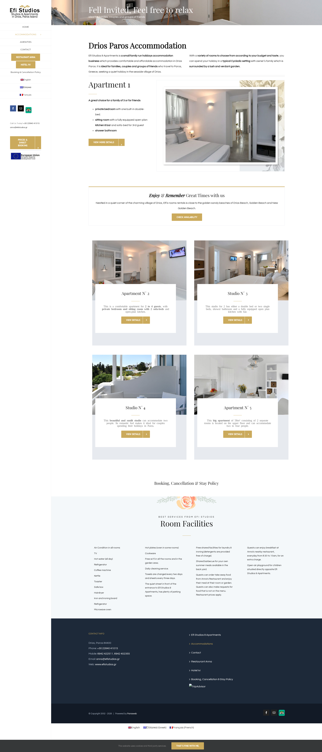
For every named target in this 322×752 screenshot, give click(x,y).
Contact (196, 652)
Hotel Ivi (195, 670)
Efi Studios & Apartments (206, 635)
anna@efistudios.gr (18, 127)
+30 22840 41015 (31, 123)
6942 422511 (105, 653)
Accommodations (202, 643)
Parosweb (132, 713)
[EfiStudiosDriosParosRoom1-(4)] (221, 90)
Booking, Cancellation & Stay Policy (212, 679)
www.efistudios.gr (105, 664)
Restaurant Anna (201, 661)
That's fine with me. (187, 745)
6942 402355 (122, 653)
